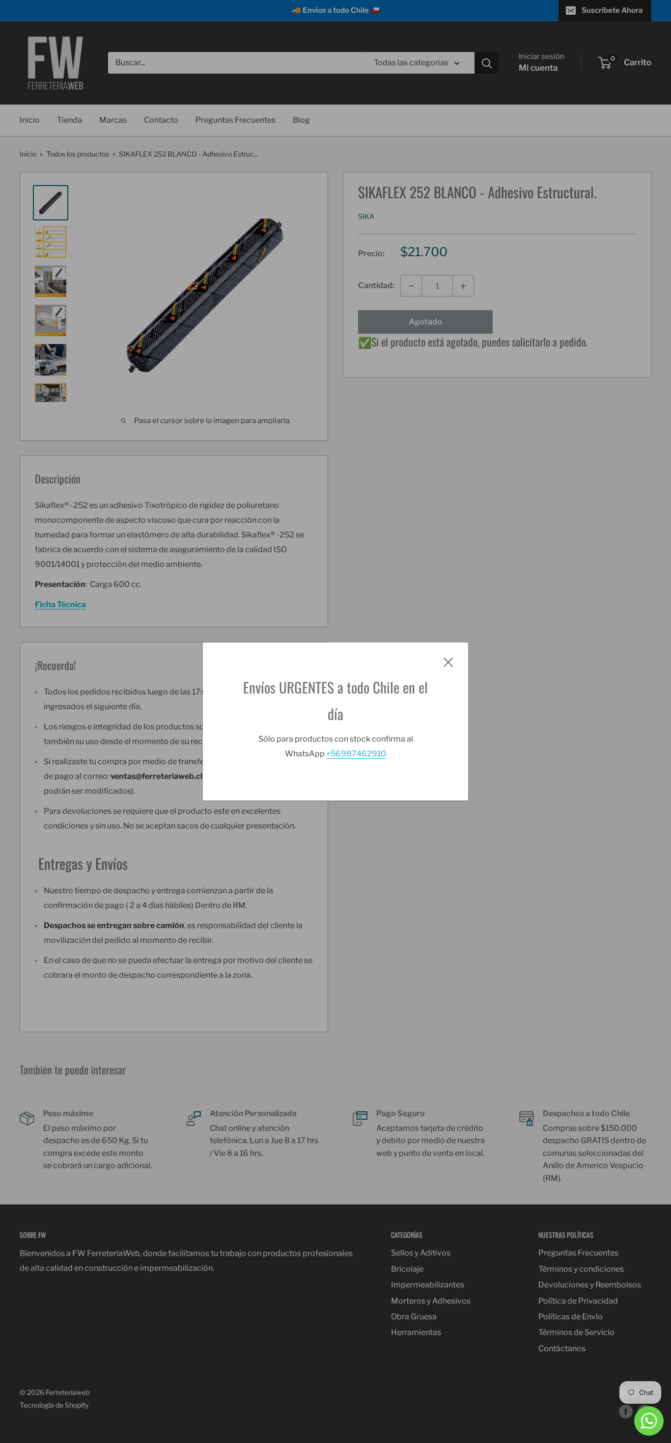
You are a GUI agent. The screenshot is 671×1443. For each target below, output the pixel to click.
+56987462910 (356, 753)
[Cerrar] (448, 661)
